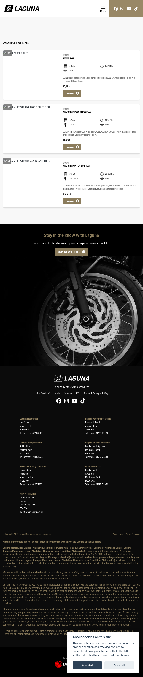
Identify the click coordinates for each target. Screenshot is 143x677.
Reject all (119, 665)
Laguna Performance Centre (98, 419)
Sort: (9, 24)
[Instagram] (67, 401)
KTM (78, 393)
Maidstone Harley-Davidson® (33, 466)
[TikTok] (83, 401)
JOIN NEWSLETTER (69, 252)
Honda (57, 393)
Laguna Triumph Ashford (31, 442)
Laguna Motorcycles (29, 419)
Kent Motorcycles (28, 494)
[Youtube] (76, 401)
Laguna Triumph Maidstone (97, 442)
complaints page (26, 633)
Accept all (87, 665)
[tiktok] (136, 8)
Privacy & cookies (133, 533)
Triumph (97, 393)
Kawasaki (68, 393)
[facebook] (116, 8)
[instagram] (122, 8)
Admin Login (118, 533)
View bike (70, 93)
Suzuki (87, 393)
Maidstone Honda (93, 466)
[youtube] (129, 8)
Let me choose (119, 655)
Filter (131, 23)
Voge (106, 393)
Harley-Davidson (42, 393)
